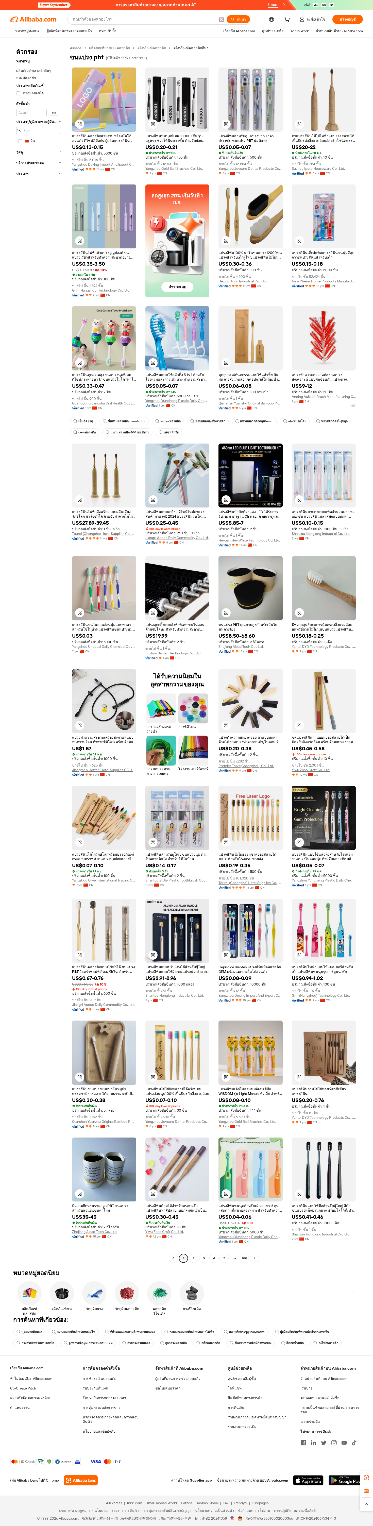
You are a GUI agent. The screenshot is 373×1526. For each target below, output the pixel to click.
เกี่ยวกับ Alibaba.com (26, 1368)
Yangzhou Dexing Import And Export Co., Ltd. (104, 164)
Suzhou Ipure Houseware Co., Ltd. (318, 168)
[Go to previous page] (173, 1258)
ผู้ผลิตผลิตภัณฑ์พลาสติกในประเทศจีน (304, 1332)
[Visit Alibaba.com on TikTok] (354, 1443)
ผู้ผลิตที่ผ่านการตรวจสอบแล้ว (177, 1379)
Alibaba (75, 48)
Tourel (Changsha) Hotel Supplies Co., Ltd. (104, 534)
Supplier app (201, 1480)
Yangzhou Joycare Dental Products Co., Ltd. (250, 168)
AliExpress (114, 1503)
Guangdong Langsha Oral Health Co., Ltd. (104, 403)
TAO (226, 1503)
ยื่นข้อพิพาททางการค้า (245, 1398)
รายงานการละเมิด (242, 1427)
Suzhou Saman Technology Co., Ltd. (173, 653)
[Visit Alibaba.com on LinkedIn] (314, 1443)
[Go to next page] (254, 1258)
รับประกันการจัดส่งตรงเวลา (104, 1398)
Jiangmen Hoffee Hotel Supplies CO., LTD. (104, 770)
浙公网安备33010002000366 (269, 1518)
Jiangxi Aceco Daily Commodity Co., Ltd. (177, 538)
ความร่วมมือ (310, 1422)
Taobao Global (207, 1503)
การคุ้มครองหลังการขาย (102, 1407)
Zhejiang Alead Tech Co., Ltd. (241, 647)
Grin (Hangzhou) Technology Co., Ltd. (101, 290)
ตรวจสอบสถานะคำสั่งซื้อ (319, 1398)
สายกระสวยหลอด (138, 1343)
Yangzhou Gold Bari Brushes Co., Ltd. (174, 168)
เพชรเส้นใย (171, 432)
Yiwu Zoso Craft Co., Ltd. (311, 770)
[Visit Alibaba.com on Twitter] (324, 1443)
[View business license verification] (232, 1518)
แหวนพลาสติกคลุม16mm (257, 421)
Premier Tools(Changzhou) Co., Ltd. (246, 766)
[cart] (288, 20)
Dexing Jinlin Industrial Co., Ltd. (242, 281)
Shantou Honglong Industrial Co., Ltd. (321, 534)
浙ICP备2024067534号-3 (316, 1518)
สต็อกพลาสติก (210, 1343)
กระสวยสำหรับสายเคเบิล (38, 1343)
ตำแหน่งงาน (20, 1407)
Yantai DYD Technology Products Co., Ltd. (324, 647)
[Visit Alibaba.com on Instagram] (334, 1443)
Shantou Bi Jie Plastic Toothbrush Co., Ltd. (177, 880)
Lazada (186, 1503)
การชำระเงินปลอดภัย (99, 1379)
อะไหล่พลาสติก (328, 1343)
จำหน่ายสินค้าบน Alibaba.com (323, 1379)
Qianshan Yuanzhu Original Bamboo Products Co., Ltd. (250, 403)
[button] (221, 19)
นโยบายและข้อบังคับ (99, 1431)
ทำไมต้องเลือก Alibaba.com (31, 1379)
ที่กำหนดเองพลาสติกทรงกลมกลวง (132, 1332)
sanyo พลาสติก (170, 421)
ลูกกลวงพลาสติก (176, 1343)
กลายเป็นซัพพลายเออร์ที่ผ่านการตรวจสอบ (329, 1409)
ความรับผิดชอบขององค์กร (30, 1398)
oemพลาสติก (87, 432)
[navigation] (38, 654)
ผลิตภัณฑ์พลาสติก (152, 48)
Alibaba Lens (27, 1480)
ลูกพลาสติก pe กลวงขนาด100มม (91, 1343)
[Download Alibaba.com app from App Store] (308, 1480)
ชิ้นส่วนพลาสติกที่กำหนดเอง (253, 1343)
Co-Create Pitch (23, 1388)
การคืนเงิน (236, 1407)
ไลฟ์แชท (235, 1388)
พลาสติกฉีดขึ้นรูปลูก (334, 421)
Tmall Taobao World (161, 1503)
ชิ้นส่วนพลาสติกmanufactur (127, 421)
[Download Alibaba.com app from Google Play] (346, 1480)
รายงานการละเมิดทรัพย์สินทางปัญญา (257, 1417)
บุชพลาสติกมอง (32, 1332)
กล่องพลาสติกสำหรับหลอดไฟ (76, 1332)
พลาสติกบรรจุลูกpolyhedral (247, 1332)
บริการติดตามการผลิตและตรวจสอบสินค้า (111, 1419)
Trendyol (240, 1503)
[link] (366, 1477)
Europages (260, 1503)
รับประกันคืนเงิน (95, 1388)
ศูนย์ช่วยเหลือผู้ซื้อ (242, 1379)
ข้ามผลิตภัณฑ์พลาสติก (210, 421)
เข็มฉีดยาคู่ (85, 421)
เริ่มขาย (306, 1388)
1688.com (134, 1503)
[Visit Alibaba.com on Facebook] (303, 1443)
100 (244, 1258)
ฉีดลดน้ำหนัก (295, 1343)
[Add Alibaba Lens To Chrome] (81, 1480)
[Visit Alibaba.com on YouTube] (344, 1443)
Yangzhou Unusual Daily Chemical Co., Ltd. (104, 647)
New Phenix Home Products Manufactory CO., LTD (324, 281)
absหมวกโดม (297, 421)
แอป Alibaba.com (274, 1480)
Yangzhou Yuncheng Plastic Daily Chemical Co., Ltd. (177, 401)
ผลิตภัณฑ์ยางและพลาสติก (109, 48)
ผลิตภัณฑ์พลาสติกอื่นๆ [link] (191, 48)
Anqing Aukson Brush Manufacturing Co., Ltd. (324, 397)
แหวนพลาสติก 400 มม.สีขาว (130, 432)
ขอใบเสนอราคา (167, 1388)
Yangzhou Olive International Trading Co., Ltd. (104, 880)
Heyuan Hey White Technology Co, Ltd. (249, 540)
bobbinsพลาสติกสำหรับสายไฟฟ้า (191, 1332)
